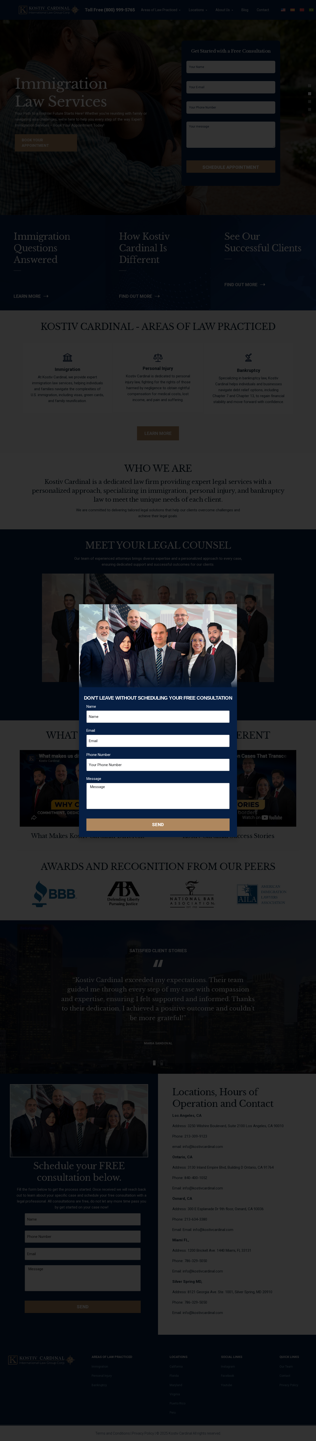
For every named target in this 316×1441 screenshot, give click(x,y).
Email (90, 730)
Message (93, 778)
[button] (230, 611)
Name (91, 706)
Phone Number (98, 755)
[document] (158, 720)
